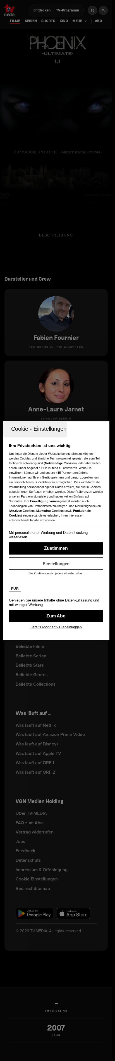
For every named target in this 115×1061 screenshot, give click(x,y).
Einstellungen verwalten (56, 563)
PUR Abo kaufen (56, 616)
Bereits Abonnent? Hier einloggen (56, 627)
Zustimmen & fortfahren (56, 548)
